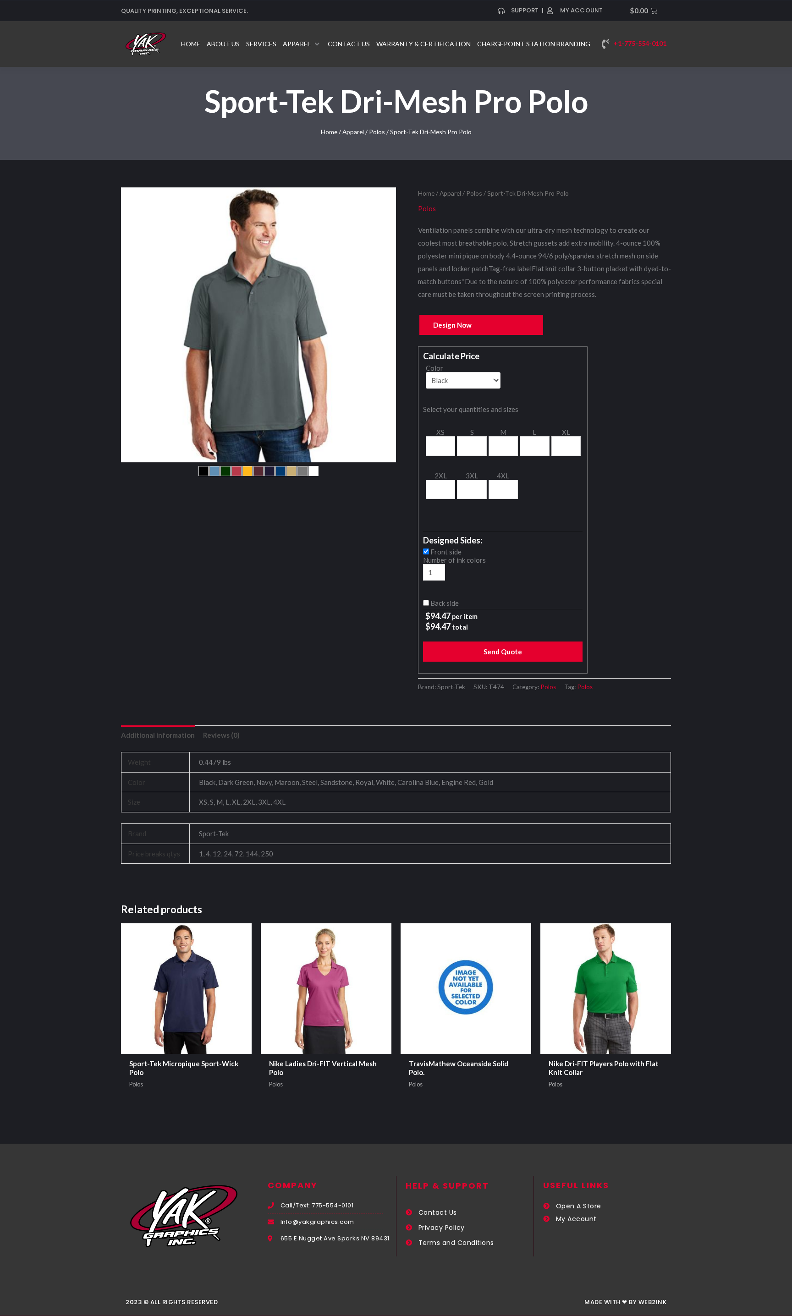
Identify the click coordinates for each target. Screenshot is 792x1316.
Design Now (452, 325)
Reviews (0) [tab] (221, 735)
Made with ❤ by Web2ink (625, 1302)
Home (329, 132)
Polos (377, 132)
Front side (446, 552)
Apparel (353, 132)
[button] (302, 44)
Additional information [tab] (158, 735)
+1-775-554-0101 (640, 43)
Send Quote (503, 651)
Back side (444, 603)
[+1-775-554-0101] (605, 44)
